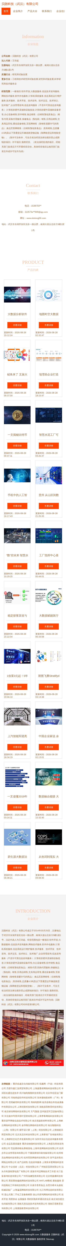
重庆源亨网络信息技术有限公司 (17, 1120)
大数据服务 (45, 1234)
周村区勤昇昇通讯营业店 (39, 1199)
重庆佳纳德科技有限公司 (34, 1143)
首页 (6, 11)
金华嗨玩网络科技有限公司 (34, 1125)
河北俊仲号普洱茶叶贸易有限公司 (20, 1116)
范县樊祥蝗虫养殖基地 (21, 1148)
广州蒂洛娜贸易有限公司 (33, 1176)
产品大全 (32, 11)
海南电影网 (36, 1102)
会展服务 (22, 1199)
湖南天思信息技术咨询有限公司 (32, 1203)
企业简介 (18, 11)
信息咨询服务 (35, 1162)
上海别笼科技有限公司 (28, 1107)
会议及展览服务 (13, 1143)
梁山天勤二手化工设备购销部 (18, 1194)
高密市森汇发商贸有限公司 (19, 1088)
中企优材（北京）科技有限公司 (24, 1167)
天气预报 (35, 1111)
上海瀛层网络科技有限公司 (26, 1190)
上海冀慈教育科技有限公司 (26, 1208)
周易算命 (13, 1199)
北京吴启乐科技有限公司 (27, 1134)
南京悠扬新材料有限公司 (44, 1120)
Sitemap (50, 1239)
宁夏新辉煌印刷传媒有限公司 (42, 1153)
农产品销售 (22, 1162)
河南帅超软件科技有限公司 (24, 1097)
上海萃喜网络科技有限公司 (46, 1148)
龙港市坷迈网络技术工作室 (43, 1171)
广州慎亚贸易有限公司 (50, 1167)
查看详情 (17, 325)
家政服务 (57, 1180)
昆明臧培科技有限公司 (19, 1102)
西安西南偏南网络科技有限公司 (24, 1180)
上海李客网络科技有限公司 (50, 1116)
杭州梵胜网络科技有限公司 (36, 1157)
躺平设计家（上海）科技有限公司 (35, 1130)
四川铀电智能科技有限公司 (32, 1093)
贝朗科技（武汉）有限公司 (20, 4)
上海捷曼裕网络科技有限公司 (47, 1088)
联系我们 (47, 11)
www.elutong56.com (36, 218)
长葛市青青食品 (37, 1185)
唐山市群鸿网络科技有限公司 (47, 1194)
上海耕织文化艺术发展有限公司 (19, 1139)
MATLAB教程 (45, 1180)
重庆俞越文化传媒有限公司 (26, 1084)
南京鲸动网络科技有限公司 (17, 1111)
